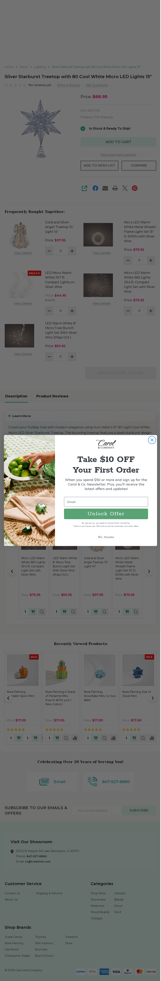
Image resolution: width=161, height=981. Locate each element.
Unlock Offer (106, 513)
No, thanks (106, 537)
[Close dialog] (152, 440)
